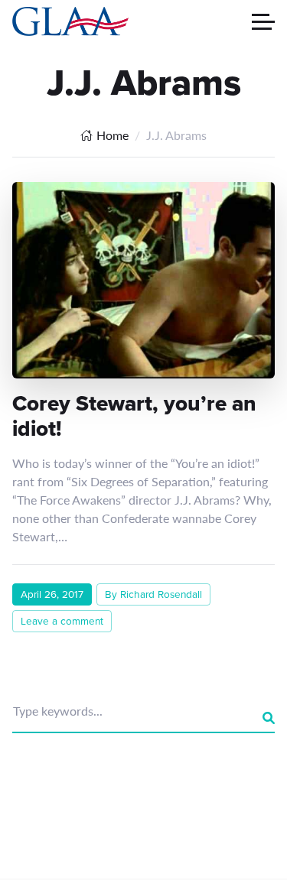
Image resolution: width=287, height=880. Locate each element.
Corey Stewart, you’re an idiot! (134, 416)
